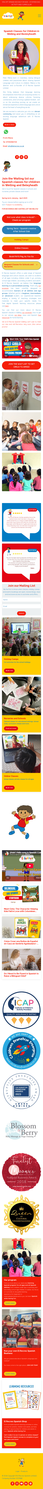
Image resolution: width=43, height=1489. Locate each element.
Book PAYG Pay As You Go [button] (21, 256)
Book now (9, 670)
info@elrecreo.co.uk (16, 146)
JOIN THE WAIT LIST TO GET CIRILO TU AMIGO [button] (21, 365)
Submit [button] (21, 613)
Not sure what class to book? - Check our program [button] (21, 218)
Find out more (11, 728)
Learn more (10, 1303)
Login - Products (22, 1471)
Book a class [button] (9, 125)
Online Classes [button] (21, 248)
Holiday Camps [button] (21, 239)
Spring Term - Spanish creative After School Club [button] (21, 230)
